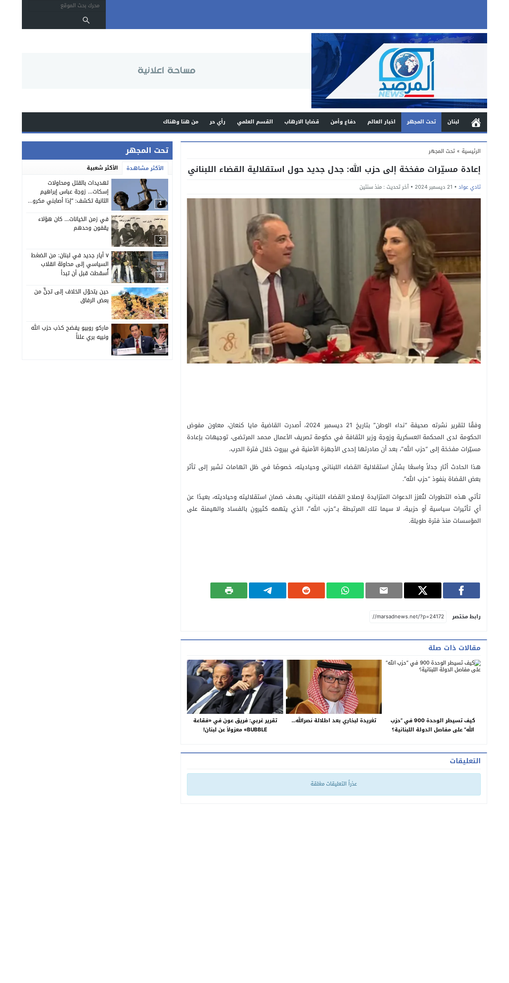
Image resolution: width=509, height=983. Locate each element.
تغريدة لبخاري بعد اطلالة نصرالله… (333, 720)
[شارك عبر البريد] (383, 590)
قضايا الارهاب (301, 122)
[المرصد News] (399, 70)
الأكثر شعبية (102, 168)
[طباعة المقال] (229, 590)
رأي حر (217, 122)
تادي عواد (469, 187)
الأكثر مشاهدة (145, 168)
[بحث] (86, 20)
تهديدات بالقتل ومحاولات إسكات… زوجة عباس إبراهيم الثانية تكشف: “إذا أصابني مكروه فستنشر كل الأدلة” (69, 196)
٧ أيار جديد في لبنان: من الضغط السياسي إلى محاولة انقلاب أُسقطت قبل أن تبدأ (70, 264)
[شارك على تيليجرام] (267, 590)
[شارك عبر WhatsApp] (344, 590)
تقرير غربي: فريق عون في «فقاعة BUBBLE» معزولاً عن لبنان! (235, 725)
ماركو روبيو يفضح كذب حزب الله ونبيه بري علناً (70, 332)
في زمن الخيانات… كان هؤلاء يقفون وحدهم (73, 223)
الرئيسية (476, 122)
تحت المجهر (421, 122)
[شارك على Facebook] (461, 590)
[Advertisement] (334, 391)
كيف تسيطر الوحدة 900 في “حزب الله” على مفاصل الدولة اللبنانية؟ (432, 725)
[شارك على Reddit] (306, 590)
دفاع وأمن (343, 122)
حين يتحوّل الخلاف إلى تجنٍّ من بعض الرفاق (71, 296)
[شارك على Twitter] (422, 590)
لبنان (453, 122)
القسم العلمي (255, 122)
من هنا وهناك (180, 122)
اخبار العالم (381, 122)
